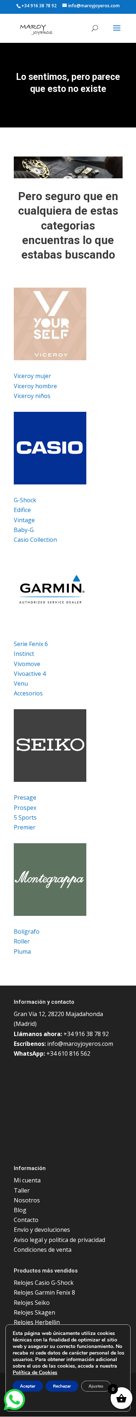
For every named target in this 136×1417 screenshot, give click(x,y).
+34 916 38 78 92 (39, 6)
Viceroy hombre (35, 386)
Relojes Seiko (32, 1303)
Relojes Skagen (34, 1312)
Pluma (22, 951)
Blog (20, 1210)
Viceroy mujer (32, 376)
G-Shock (25, 500)
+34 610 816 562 (68, 1053)
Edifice (22, 510)
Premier (25, 827)
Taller (22, 1190)
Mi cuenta (27, 1180)
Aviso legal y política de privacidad (59, 1240)
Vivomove (27, 664)
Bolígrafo (27, 931)
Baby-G (24, 530)
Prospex (25, 808)
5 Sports (25, 817)
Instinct (24, 654)
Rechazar (62, 1386)
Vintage (24, 520)
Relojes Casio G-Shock (44, 1283)
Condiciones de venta (42, 1250)
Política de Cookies (35, 1372)
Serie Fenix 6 (31, 644)
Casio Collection (35, 540)
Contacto (26, 1220)
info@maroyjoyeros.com (80, 1044)
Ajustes (95, 1386)
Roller (22, 941)
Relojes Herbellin (37, 1322)
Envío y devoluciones (42, 1230)
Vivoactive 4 (30, 674)
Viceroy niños (32, 396)
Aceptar (28, 1386)
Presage (25, 797)
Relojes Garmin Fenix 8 (44, 1292)
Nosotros (27, 1200)
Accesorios (28, 693)
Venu (21, 683)
